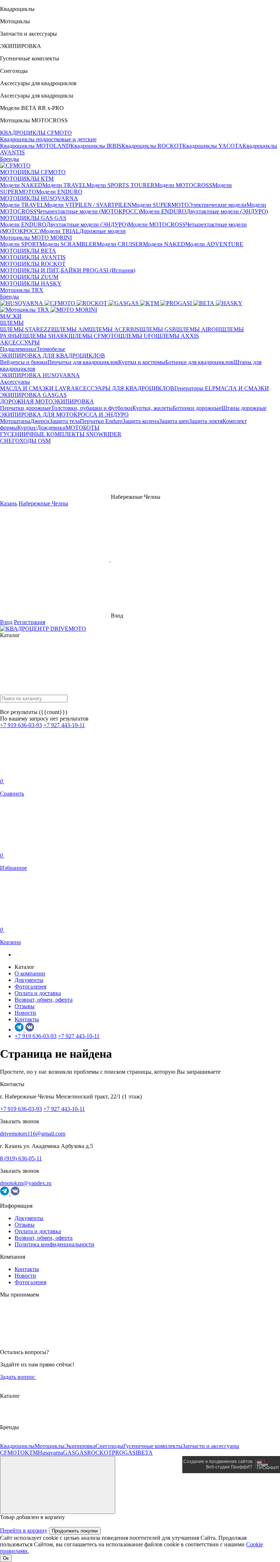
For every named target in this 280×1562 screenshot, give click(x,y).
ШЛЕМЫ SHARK (46, 336)
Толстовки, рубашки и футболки (91, 408)
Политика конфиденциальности (54, 1244)
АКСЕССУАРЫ (20, 342)
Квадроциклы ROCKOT (151, 146)
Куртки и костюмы (141, 362)
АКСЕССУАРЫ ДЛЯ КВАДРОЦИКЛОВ (122, 388)
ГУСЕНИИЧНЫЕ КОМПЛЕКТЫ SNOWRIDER (60, 434)
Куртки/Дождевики (41, 428)
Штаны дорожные (244, 408)
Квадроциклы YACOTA (212, 146)
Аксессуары (15, 382)
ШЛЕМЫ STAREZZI (26, 329)
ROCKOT (99, 1452)
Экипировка (80, 1446)
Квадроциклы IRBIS (95, 146)
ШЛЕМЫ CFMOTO (93, 336)
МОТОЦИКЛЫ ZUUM (29, 277)
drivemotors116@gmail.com (32, 1134)
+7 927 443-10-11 (64, 725)
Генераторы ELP (194, 388)
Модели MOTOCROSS (183, 185)
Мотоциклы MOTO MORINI (36, 237)
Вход (6, 622)
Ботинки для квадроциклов (199, 362)
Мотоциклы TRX (21, 290)
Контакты (27, 1019)
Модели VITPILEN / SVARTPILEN (88, 205)
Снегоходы (109, 1446)
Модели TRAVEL (64, 185)
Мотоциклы (50, 1446)
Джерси (40, 421)
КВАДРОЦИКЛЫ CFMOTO (36, 133)
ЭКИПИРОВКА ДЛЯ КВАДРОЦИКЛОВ (52, 355)
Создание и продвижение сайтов (217, 1461)
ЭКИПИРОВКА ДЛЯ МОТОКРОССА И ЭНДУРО (64, 414)
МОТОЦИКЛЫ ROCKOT (33, 264)
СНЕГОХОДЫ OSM (25, 441)
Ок (6, 1558)
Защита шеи (174, 421)
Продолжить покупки (75, 1531)
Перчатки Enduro (101, 421)
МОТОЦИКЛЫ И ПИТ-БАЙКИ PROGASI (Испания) (67, 270)
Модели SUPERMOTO (160, 205)
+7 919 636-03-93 (21, 725)
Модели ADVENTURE (214, 244)
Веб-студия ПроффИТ (229, 1467)
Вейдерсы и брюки (23, 362)
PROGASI (124, 1452)
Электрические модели (217, 205)
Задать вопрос (18, 1377)
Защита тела (65, 421)
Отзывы (25, 1006)
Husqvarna (50, 1452)
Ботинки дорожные (197, 408)
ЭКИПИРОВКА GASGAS (33, 395)
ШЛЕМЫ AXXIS (177, 336)
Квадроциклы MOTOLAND (35, 146)
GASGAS (75, 1452)
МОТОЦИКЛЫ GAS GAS (33, 218)
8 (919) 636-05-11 (21, 1158)
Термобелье (50, 349)
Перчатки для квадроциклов (82, 362)
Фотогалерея (30, 986)
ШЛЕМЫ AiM (71, 329)
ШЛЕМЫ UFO (137, 336)
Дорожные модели (102, 231)
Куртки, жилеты (152, 408)
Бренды (9, 159)
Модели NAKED (21, 185)
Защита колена (140, 421)
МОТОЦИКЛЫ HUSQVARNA (39, 198)
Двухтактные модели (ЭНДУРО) (227, 211)
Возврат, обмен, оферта (44, 1000)
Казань (8, 503)
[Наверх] (57, 1485)
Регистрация (29, 622)
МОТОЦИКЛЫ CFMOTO (33, 172)
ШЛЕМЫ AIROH (198, 329)
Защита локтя (205, 421)
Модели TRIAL (60, 231)
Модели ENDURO (59, 192)
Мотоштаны (15, 421)
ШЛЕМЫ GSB (157, 329)
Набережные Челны (43, 503)
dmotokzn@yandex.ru (25, 1183)
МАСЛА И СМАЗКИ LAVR (35, 388)
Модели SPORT (19, 244)
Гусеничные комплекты (152, 1446)
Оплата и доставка (38, 993)
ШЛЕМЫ (12, 323)
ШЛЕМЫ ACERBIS (114, 329)
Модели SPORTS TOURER (120, 185)
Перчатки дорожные (25, 408)
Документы (29, 980)
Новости (25, 1013)
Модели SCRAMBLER (68, 244)
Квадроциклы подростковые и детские (48, 139)
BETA (145, 1452)
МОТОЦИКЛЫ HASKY (31, 283)
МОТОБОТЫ (83, 428)
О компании (30, 973)
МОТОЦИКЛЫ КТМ (27, 178)
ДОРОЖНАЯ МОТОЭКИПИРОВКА (47, 401)
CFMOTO (12, 1452)
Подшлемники (18, 349)
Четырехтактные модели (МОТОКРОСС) (88, 211)
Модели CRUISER (120, 244)
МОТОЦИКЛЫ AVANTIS (33, 257)
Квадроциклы (17, 1446)
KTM (31, 1452)
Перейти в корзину (23, 1530)
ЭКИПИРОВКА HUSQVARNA (40, 375)
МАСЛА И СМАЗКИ (242, 388)
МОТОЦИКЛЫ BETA (28, 251)
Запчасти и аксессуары (210, 1446)
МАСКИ (11, 316)
